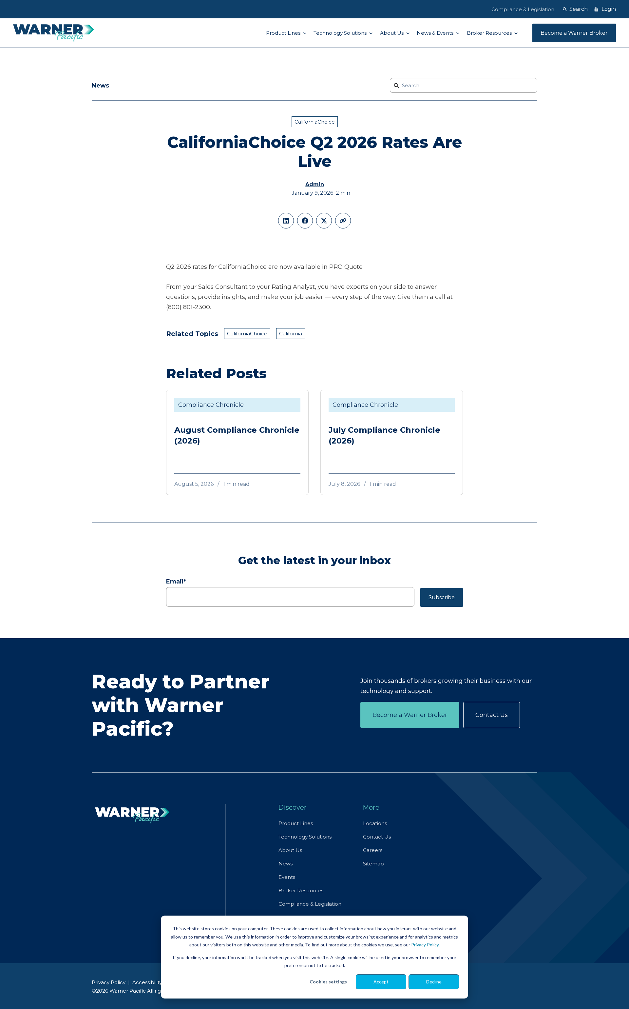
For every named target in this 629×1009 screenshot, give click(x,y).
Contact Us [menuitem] (377, 837)
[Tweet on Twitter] (324, 220)
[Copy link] (343, 220)
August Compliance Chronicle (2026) (236, 435)
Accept (381, 981)
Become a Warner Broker (409, 715)
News (100, 86)
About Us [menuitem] (290, 850)
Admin (314, 184)
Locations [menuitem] (375, 823)
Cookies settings (328, 981)
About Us (392, 33)
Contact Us (491, 715)
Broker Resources (490, 33)
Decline (434, 981)
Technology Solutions (341, 33)
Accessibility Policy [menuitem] (155, 982)
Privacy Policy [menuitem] (108, 982)
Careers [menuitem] (372, 850)
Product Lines (284, 33)
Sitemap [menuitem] (373, 864)
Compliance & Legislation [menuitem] (309, 904)
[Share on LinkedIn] (286, 220)
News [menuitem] (285, 864)
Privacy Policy (425, 944)
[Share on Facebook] (305, 220)
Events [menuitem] (286, 877)
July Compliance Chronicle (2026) (384, 435)
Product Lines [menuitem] (295, 823)
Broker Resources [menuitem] (300, 890)
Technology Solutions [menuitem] (305, 837)
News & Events (436, 33)
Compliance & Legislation (522, 9)
